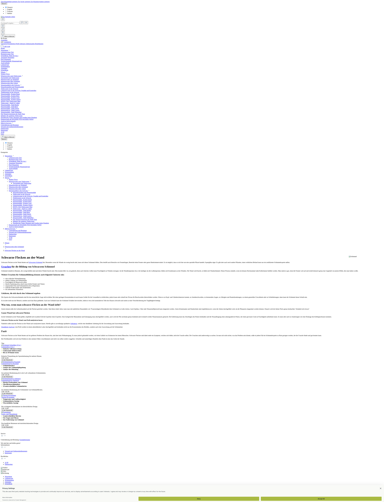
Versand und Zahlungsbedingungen (16, 451)
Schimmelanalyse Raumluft (10, 364)
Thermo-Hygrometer (7, 397)
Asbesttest (8, 482)
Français (10, 11)
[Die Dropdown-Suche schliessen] (26, 22)
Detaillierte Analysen (7, 327)
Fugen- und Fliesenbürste (9, 414)
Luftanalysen (9, 478)
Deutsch (9, 7)
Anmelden (4, 40)
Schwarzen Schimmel (35, 262)
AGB (6, 462)
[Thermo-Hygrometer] (8, 395)
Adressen (22, 44)
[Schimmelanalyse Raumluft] (10, 362)
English (9, 9)
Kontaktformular (25, 440)
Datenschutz (9, 464)
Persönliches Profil (13, 44)
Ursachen (6, 266)
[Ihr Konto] (3, 32)
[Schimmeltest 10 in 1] (11, 345)
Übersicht (4, 44)
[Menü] (3, 19)
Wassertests (8, 476)
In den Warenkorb (7, 360)
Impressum (8, 453)
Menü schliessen (9, 36)
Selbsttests (73, 323)
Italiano (9, 13)
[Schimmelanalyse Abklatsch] (11, 379)
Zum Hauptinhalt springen (9, 1)
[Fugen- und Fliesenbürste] (6, 412)
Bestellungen (39, 44)
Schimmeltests (9, 480)
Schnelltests (8, 484)
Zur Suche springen (24, 1)
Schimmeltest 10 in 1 (7, 347)
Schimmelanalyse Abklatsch (10, 380)
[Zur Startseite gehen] (8, 17)
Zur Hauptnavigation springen (40, 1)
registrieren (7, 42)
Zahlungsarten (30, 44)
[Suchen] (22, 22)
